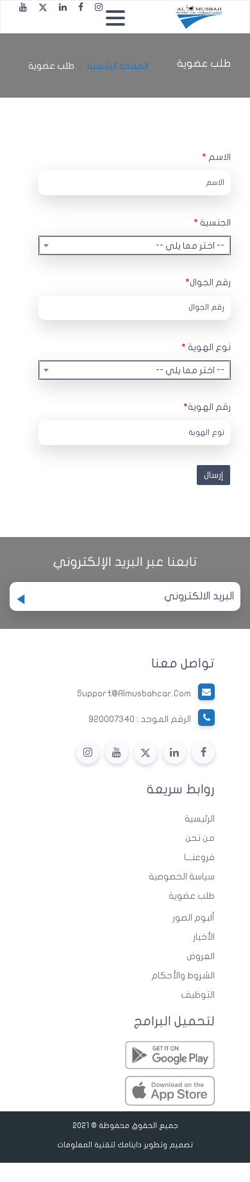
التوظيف (198, 995)
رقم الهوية (207, 407)
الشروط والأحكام (183, 975)
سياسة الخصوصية (182, 876)
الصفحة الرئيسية (118, 66)
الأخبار (204, 937)
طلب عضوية (192, 896)
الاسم (216, 157)
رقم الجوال (208, 282)
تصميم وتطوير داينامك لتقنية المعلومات (125, 1145)
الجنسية (212, 222)
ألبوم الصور (193, 917)
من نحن (200, 838)
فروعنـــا (199, 857)
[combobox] (134, 245)
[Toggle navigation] (119, 17)
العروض (201, 956)
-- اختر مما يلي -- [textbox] (190, 246)
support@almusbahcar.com (134, 693)
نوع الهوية (206, 347)
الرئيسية (200, 819)
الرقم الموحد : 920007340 (139, 719)
